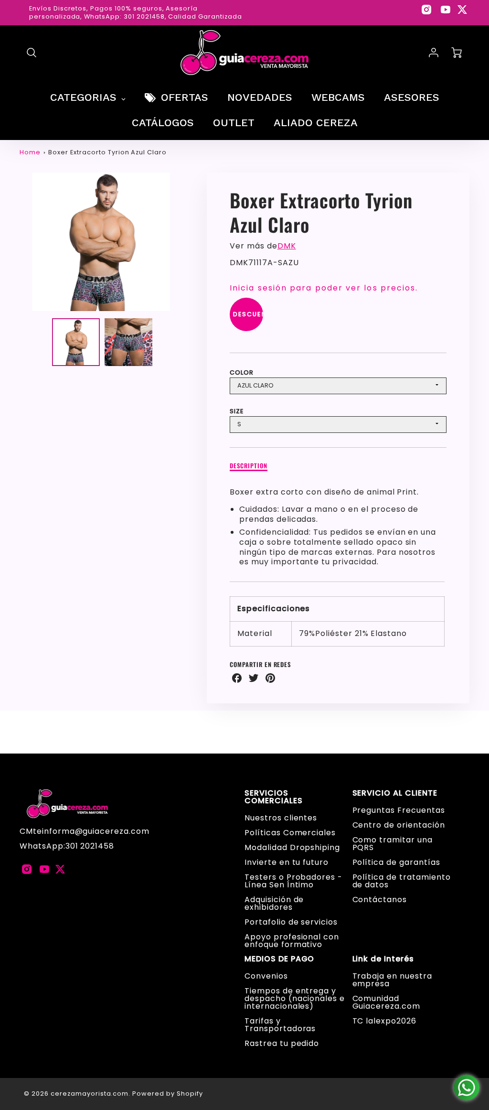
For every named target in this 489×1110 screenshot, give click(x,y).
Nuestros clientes (280, 817)
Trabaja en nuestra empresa (392, 979)
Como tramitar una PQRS (392, 843)
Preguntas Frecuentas (398, 810)
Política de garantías (396, 862)
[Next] (189, 242)
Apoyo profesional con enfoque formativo (291, 940)
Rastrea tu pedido (281, 1043)
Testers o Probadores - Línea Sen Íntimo (293, 881)
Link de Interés (383, 959)
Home (30, 152)
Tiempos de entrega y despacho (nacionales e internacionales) (294, 998)
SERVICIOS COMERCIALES (273, 797)
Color (242, 372)
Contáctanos (379, 899)
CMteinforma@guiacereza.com (84, 831)
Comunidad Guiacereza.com (386, 1002)
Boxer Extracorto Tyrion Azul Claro (107, 152)
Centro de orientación (398, 824)
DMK (286, 245)
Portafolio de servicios (291, 921)
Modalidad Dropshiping (292, 847)
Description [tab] (248, 466)
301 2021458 (90, 846)
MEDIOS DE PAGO (279, 959)
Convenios (266, 975)
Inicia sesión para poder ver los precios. (324, 287)
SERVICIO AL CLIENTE (394, 793)
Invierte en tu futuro (286, 862)
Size (237, 411)
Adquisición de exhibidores (274, 903)
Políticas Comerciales (290, 832)
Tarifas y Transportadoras (280, 1024)
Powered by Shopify (167, 1093)
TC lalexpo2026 (384, 1020)
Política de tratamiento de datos (401, 881)
